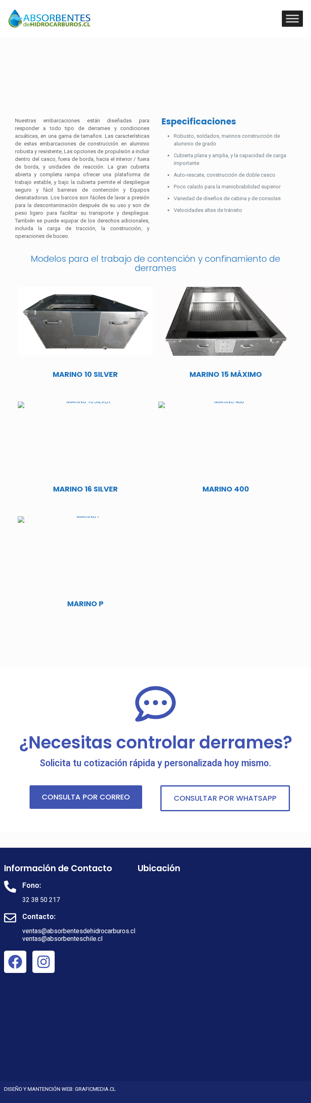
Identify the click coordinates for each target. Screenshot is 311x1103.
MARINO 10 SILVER (85, 374)
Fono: (31, 885)
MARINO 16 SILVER (85, 489)
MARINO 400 (225, 489)
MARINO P (85, 604)
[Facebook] (15, 962)
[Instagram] (43, 962)
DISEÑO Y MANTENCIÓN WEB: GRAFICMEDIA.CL (60, 1089)
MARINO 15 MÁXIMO (226, 374)
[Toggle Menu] (292, 18)
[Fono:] (10, 887)
